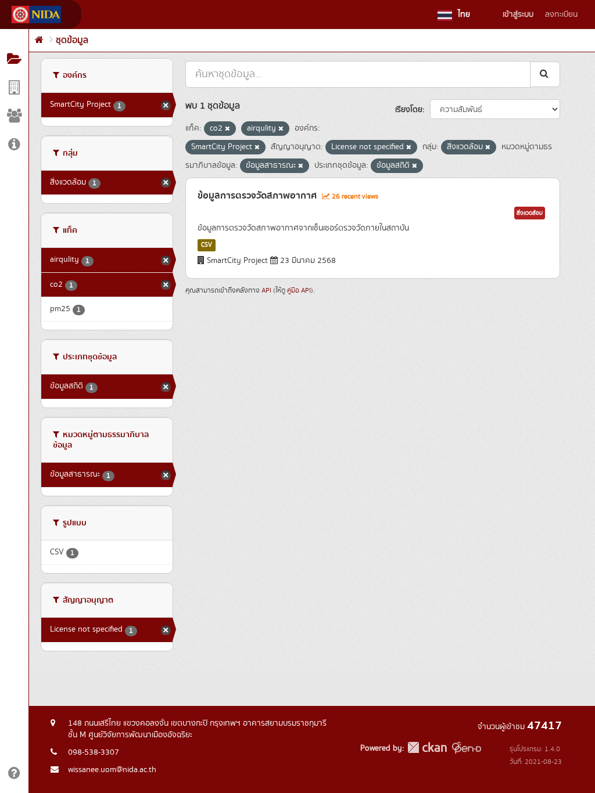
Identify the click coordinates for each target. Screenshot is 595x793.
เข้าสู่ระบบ (518, 14)
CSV (206, 245)
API (266, 290)
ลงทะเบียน (561, 14)
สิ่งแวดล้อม (530, 213)
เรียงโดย (408, 110)
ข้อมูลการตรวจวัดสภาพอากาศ (257, 195)
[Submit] (545, 74)
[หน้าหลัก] (39, 40)
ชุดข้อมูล (72, 40)
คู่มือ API (299, 290)
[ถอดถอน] (227, 129)
